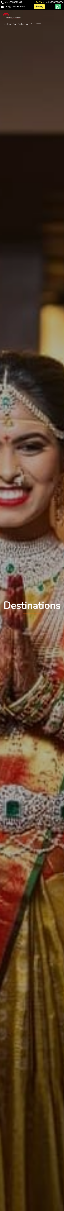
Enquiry (39, 6)
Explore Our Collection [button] (16, 24)
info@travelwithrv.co (15, 6)
